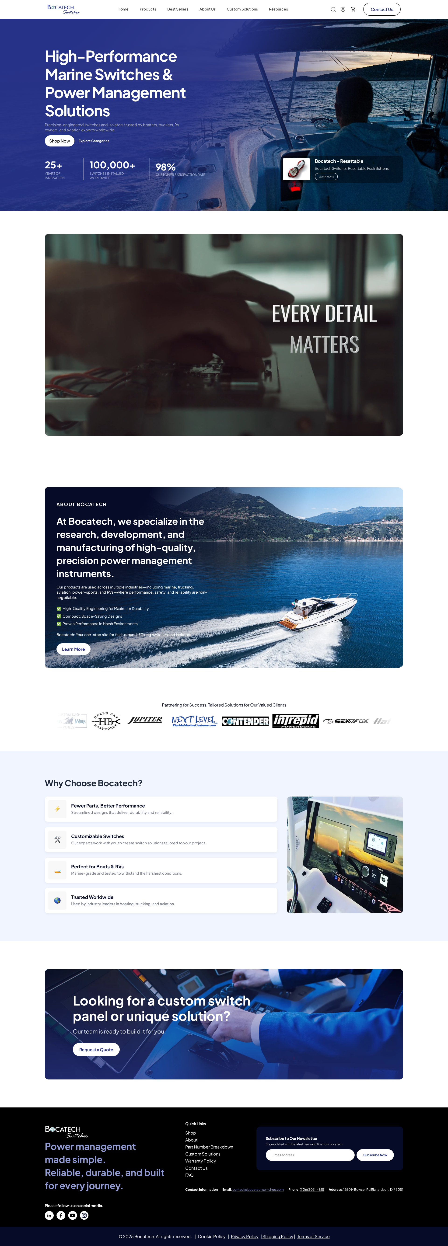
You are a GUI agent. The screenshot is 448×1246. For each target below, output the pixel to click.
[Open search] (333, 9)
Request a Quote (96, 1049)
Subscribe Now (375, 1155)
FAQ (189, 1175)
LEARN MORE (326, 176)
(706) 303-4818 (312, 1189)
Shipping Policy (277, 1236)
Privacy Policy (245, 1236)
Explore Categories (94, 141)
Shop (190, 1132)
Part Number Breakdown (209, 1146)
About (191, 1139)
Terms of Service (313, 1236)
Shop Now (59, 140)
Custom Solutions (202, 1153)
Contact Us (382, 9)
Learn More (73, 649)
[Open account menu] (343, 9)
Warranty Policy (200, 1160)
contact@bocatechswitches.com (258, 1189)
